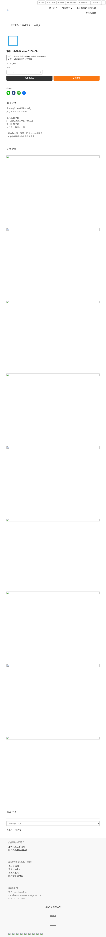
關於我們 (53, 8)
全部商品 (14, 25)
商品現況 (26, 25)
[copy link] (24, 93)
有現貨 (37, 25)
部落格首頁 (91, 12)
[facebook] (14, 93)
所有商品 (66, 8)
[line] (8, 93)
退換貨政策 (13, 872)
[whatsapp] (19, 93)
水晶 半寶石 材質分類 (86, 8)
